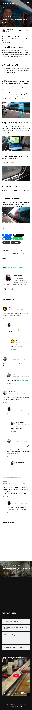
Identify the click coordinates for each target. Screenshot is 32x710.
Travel (9, 16)
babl (10, 307)
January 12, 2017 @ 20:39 (22, 424)
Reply (22, 309)
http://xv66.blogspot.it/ (22, 380)
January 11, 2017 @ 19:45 (15, 483)
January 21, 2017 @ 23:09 (15, 360)
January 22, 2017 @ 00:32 (22, 464)
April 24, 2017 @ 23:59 (21, 342)
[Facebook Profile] (5, 289)
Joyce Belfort (9, 29)
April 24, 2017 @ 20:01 (14, 309)
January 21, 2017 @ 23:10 (19, 376)
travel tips (20, 267)
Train (10, 267)
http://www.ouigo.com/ (7, 228)
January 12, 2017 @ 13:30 (19, 503)
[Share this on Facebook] (20, 30)
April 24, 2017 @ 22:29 (18, 326)
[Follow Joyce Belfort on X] (8, 289)
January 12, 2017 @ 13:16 (15, 393)
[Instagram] (12, 289)
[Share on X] (23, 30)
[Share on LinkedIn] (27, 30)
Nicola (10, 358)
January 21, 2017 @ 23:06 (19, 442)
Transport (14, 267)
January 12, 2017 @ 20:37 (19, 410)
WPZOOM (19, 706)
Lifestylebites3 (12, 391)
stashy (10, 481)
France (4, 16)
